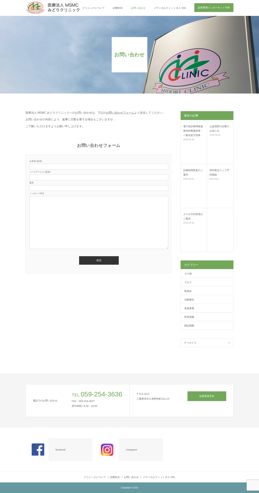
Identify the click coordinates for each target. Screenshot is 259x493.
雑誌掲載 (189, 325)
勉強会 (188, 291)
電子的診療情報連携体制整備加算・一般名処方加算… (193, 131)
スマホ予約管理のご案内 (193, 216)
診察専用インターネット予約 (214, 7)
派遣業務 (189, 308)
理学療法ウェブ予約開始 (219, 172)
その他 (188, 273)
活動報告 (189, 299)
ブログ (188, 282)
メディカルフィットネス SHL (170, 8)
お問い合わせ (138, 8)
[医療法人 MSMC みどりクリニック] (58, 8)
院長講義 (189, 316)
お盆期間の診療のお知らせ (219, 128)
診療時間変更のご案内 (193, 172)
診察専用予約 (206, 396)
